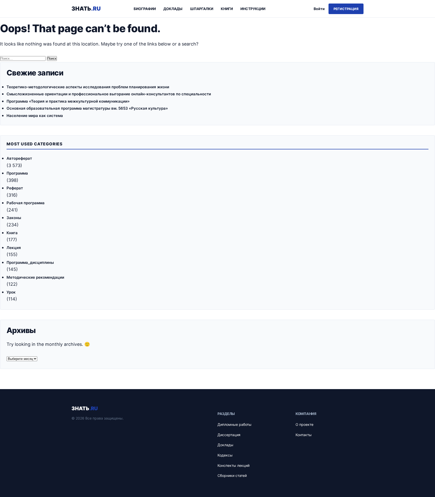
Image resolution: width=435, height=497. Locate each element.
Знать (86, 8)
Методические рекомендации (35, 277)
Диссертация (229, 435)
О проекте (304, 424)
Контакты (304, 435)
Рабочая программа (26, 202)
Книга (12, 232)
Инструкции (252, 9)
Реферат (15, 188)
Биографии (145, 9)
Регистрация (346, 9)
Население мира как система (35, 115)
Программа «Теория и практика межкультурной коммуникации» (68, 101)
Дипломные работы (234, 424)
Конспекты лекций (233, 465)
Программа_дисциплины (30, 262)
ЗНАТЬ (84, 408)
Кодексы (225, 455)
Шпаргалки (201, 9)
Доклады (173, 9)
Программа (17, 173)
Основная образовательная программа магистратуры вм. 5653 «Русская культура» (87, 108)
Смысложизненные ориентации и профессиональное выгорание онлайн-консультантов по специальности (109, 94)
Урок (11, 292)
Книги (227, 9)
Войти (319, 9)
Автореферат (19, 158)
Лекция (14, 247)
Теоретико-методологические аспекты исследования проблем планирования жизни (88, 87)
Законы (14, 217)
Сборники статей (232, 475)
